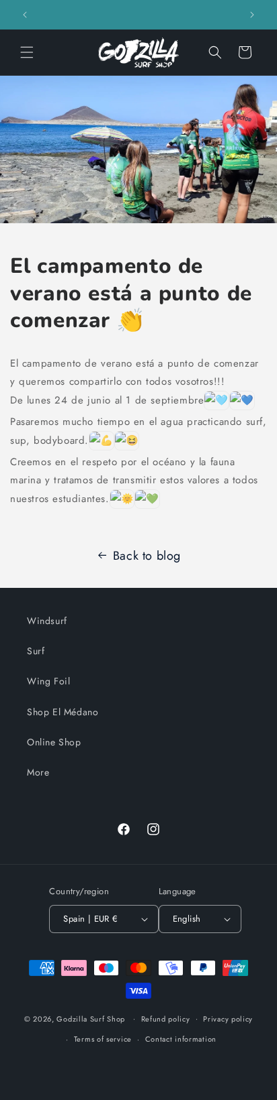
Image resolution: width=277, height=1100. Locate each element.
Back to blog (147, 555)
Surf (35, 651)
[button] (27, 52)
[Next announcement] (252, 14)
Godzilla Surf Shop (90, 1018)
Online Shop (54, 742)
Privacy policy (228, 1019)
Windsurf (47, 620)
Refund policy (165, 1019)
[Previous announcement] (25, 14)
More (38, 772)
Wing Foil (48, 681)
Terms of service (103, 1039)
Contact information (180, 1039)
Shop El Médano (62, 712)
